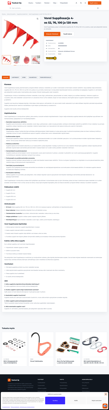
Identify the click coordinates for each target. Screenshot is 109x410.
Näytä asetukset (96, 400)
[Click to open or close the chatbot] (105, 406)
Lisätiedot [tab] (15, 77)
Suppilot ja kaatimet (22, 14)
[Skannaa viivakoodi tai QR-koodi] (97, 8)
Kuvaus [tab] (5, 77)
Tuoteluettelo (41, 382)
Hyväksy (55, 400)
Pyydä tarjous (94, 3)
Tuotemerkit (41, 385)
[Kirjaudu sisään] (76, 3)
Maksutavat (85, 388)
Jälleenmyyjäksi (42, 388)
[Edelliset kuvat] (3, 59)
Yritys (54, 3)
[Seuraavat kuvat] (39, 59)
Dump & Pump (42, 391)
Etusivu (31, 3)
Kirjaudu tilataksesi (52, 34)
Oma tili (84, 385)
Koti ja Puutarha (11, 14)
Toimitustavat (86, 391)
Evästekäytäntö (6, 407)
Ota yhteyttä (85, 382)
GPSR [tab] (24, 77)
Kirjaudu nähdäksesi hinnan (66, 51)
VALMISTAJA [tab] (33, 77)
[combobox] (54, 8)
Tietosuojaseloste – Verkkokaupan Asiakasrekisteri (22, 407)
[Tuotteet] (81, 3)
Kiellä (76, 400)
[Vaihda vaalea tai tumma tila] (85, 3)
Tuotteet (38, 3)
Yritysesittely (63, 382)
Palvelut (46, 3)
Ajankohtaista (63, 385)
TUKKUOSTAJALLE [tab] (45, 77)
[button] (106, 394)
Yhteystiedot (64, 3)
